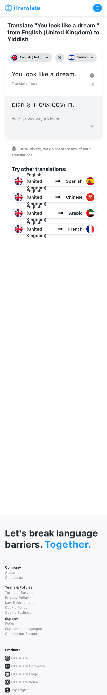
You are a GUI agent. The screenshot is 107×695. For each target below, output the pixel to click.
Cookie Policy (16, 607)
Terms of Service (19, 593)
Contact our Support (22, 634)
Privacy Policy (17, 598)
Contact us (14, 578)
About (10, 573)
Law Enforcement (19, 603)
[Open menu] (97, 8)
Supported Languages (23, 629)
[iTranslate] (22, 7)
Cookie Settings (18, 612)
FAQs (9, 624)
